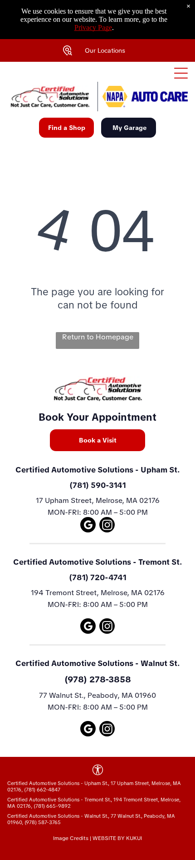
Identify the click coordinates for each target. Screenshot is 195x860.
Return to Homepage (97, 337)
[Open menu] (181, 73)
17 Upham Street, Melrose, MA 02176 (98, 500)
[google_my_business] (88, 526)
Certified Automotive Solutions (74, 470)
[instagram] (107, 526)
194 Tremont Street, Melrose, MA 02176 (98, 592)
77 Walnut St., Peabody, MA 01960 (97, 695)
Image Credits (70, 838)
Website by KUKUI (117, 838)
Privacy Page (93, 27)
